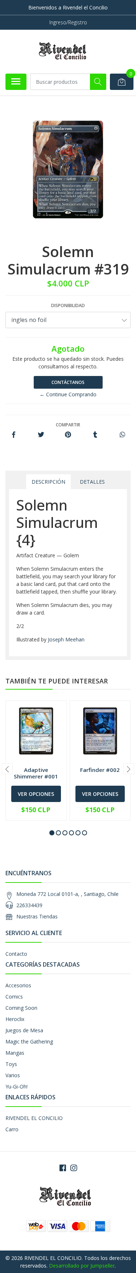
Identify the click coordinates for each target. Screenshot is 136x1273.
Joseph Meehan (66, 639)
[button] (52, 832)
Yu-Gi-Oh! (16, 1086)
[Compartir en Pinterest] (68, 434)
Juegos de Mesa (24, 1030)
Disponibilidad (68, 305)
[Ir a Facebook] (62, 1168)
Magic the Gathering (29, 1041)
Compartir (68, 425)
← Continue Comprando (68, 394)
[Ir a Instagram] (73, 1168)
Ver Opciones (36, 793)
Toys (11, 1064)
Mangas (14, 1052)
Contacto (16, 953)
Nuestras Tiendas (37, 916)
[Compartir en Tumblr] (95, 434)
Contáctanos (68, 382)
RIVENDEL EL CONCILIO (34, 1118)
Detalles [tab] (92, 481)
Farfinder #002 (100, 769)
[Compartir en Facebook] (13, 434)
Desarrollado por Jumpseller (82, 1265)
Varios (12, 1075)
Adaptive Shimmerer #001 (36, 773)
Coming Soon (21, 1007)
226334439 (29, 905)
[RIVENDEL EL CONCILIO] (65, 51)
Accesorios (18, 985)
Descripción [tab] (48, 481)
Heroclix (14, 1019)
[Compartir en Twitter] (41, 434)
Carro (11, 1129)
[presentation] (7, 768)
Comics (14, 996)
